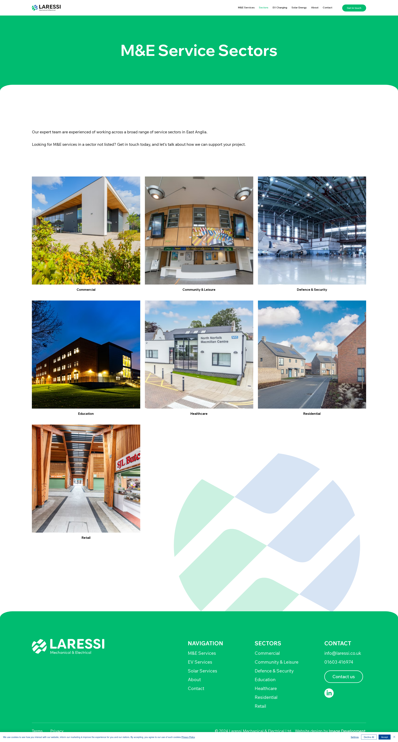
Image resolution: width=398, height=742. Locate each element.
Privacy (56, 730)
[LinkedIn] (329, 693)
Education (265, 679)
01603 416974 (338, 662)
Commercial (267, 653)
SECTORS (268, 643)
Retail (260, 706)
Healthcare (266, 688)
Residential (266, 697)
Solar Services (202, 671)
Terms (37, 730)
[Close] (394, 737)
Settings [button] (355, 737)
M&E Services (202, 653)
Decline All (369, 737)
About (194, 679)
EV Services (200, 662)
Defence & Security (274, 671)
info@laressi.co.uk (342, 653)
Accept (384, 737)
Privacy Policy (188, 737)
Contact (196, 688)
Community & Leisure (276, 662)
